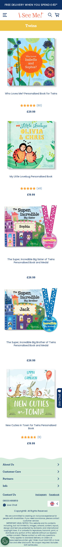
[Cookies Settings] (5, 541)
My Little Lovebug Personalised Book (31, 176)
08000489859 (10, 500)
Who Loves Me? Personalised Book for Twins (31, 93)
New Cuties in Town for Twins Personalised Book (31, 427)
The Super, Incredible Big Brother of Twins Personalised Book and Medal (31, 344)
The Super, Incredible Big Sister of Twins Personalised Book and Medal (31, 261)
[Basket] (57, 15)
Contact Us (9, 494)
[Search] (50, 15)
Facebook (54, 494)
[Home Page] (31, 14)
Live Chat (12, 505)
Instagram (41, 494)
